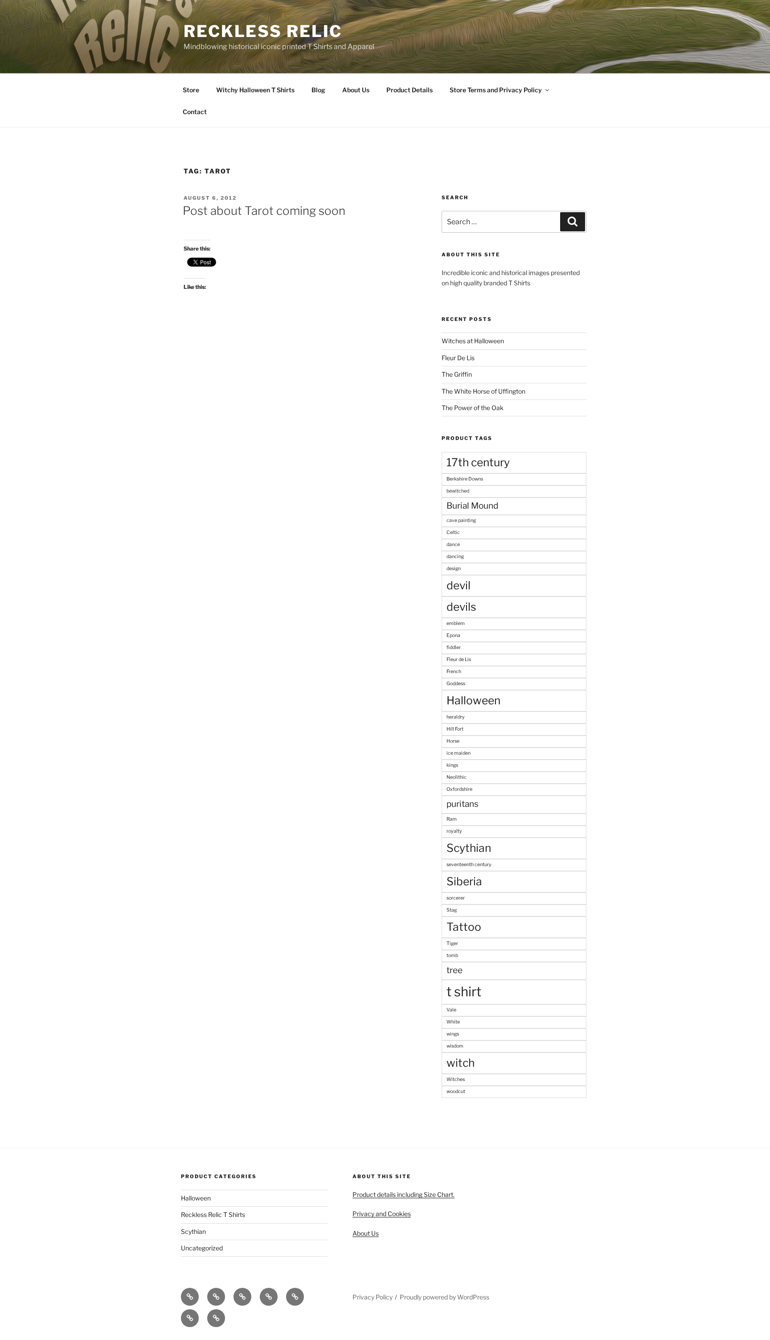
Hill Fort (454, 729)
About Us (355, 90)
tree (454, 970)
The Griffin (457, 374)
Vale (451, 1010)
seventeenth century (468, 864)
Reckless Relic (263, 31)
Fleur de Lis (458, 659)
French (453, 671)
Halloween (473, 700)
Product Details (409, 90)
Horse (452, 741)
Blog (318, 90)
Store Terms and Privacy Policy (496, 90)
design (453, 568)
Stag (451, 910)
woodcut (455, 1091)
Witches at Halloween (473, 341)
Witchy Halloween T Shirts (255, 90)
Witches (455, 1079)
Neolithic (456, 777)
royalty (454, 831)
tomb (452, 955)
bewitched (457, 491)
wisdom (454, 1046)
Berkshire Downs (464, 479)
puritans (462, 804)
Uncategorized (202, 1248)
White (453, 1022)
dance (453, 544)
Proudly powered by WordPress (444, 1297)
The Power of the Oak (473, 407)
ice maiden (458, 753)
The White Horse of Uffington (483, 391)
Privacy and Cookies (381, 1213)
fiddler (453, 647)
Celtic (453, 532)
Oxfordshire (459, 789)
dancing (455, 556)
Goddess (455, 683)
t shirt (463, 991)
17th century (478, 462)
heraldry (455, 717)
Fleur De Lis (458, 358)
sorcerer (455, 898)
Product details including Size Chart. (403, 1194)
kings (452, 765)
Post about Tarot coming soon (264, 211)
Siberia (464, 881)
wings (452, 1034)
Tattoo (463, 926)
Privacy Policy (372, 1297)
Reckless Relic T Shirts (213, 1214)
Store (191, 90)
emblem (455, 623)
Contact (195, 111)
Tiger (452, 943)
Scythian (468, 848)
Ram (451, 819)
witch (460, 1062)
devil (458, 585)
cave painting (461, 520)
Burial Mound (472, 506)
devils (461, 606)
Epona (453, 635)
